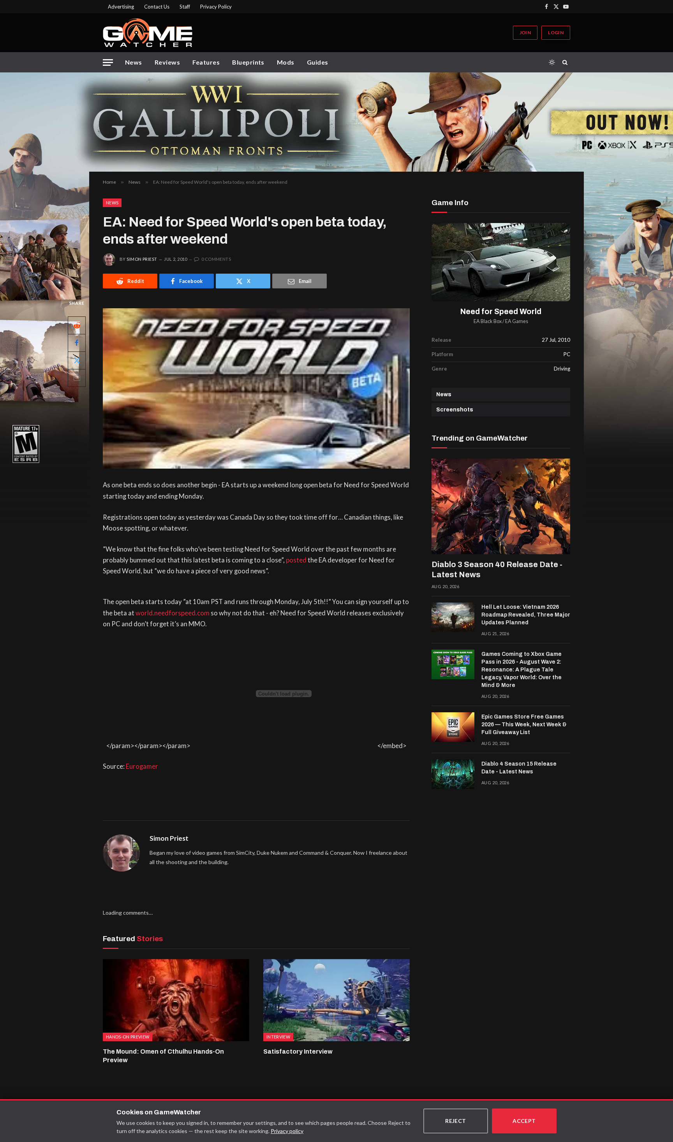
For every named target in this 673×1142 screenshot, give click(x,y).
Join (525, 32)
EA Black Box (488, 321)
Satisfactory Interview (298, 1051)
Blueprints (248, 62)
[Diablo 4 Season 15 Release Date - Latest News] (453, 774)
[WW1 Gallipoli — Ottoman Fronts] (336, 122)
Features (206, 62)
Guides (317, 62)
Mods (285, 62)
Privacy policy (287, 1131)
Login (556, 32)
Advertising (121, 7)
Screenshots (454, 410)
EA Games (516, 321)
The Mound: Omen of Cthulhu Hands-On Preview (163, 1055)
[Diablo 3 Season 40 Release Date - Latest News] (501, 506)
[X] (77, 360)
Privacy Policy (216, 7)
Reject (455, 1120)
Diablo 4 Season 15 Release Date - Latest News (519, 768)
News (133, 62)
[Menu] (108, 62)
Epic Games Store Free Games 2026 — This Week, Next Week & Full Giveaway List (524, 724)
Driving (562, 368)
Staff (185, 7)
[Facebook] (77, 343)
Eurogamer (142, 766)
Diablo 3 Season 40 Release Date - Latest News (497, 569)
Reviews (167, 62)
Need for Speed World (500, 311)
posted (296, 560)
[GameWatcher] (147, 32)
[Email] (77, 378)
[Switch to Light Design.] (552, 62)
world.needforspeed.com (173, 613)
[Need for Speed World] (501, 262)
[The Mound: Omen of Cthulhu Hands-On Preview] (176, 1000)
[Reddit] (77, 325)
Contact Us (156, 7)
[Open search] (566, 62)
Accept (524, 1120)
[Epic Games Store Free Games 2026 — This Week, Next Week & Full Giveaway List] (453, 727)
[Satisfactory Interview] (336, 1000)
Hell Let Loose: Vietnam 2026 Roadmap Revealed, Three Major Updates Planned (525, 614)
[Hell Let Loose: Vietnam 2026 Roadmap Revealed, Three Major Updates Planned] (453, 617)
